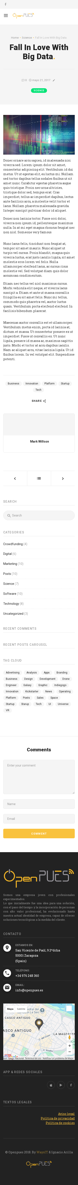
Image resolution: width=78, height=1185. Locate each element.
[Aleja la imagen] (70, 1052)
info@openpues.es (29, 990)
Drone (66, 678)
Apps (47, 672)
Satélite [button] (21, 1009)
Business (13, 383)
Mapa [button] (10, 1009)
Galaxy (27, 685)
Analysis (31, 672)
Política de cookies (60, 1123)
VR (7, 710)
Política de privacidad (58, 1118)
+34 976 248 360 (27, 976)
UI (50, 704)
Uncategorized (13, 613)
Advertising (13, 672)
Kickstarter (31, 691)
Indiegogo (60, 685)
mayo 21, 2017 (41, 80)
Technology (11, 603)
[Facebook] (71, 1085)
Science (39, 90)
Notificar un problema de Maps (58, 1058)
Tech (38, 389)
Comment (39, 833)
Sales (40, 697)
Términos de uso (33, 1058)
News (48, 691)
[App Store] (51, 1085)
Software (9, 593)
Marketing (10, 564)
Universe (63, 704)
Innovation (32, 383)
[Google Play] (61, 1085)
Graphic (42, 685)
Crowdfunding (13, 544)
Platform (49, 383)
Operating (65, 691)
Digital (7, 554)
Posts (7, 573)
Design (28, 678)
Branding (62, 672)
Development (47, 678)
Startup (65, 383)
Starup (25, 704)
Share (37, 400)
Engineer (11, 685)
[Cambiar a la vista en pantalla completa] (69, 1008)
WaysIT (42, 1152)
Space (54, 697)
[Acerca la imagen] (70, 1046)
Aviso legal (66, 1114)
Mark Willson (39, 441)
